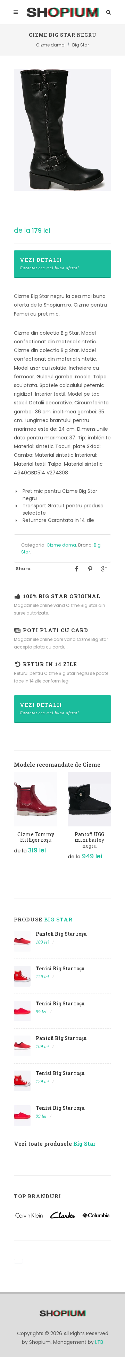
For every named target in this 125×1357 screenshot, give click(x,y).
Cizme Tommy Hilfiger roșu (35, 837)
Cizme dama (61, 545)
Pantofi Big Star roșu (61, 933)
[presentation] (7, 820)
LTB (99, 1342)
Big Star (58, 919)
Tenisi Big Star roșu (60, 968)
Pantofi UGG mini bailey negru (89, 840)
